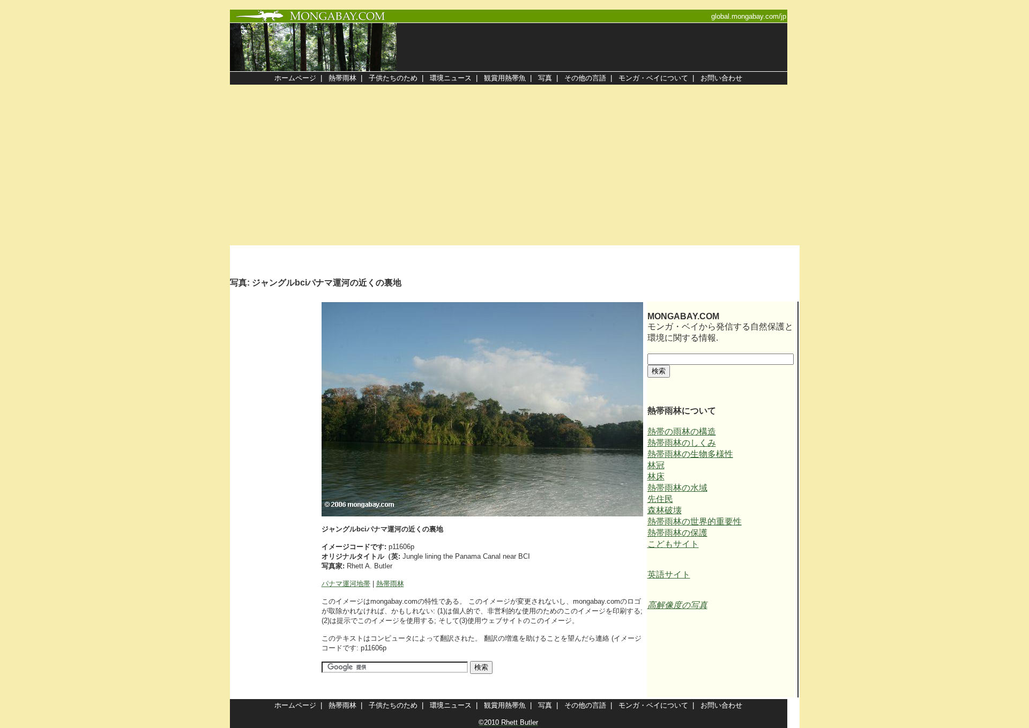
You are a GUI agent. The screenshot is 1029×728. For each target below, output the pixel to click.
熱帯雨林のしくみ (681, 442)
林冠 (656, 465)
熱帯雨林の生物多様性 (690, 454)
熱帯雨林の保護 (677, 532)
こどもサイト (673, 544)
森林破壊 (664, 510)
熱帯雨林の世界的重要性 (694, 521)
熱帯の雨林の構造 (681, 431)
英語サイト (668, 574)
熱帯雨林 (390, 584)
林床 (656, 476)
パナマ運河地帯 (346, 584)
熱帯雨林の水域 (677, 487)
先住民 (660, 499)
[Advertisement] (514, 165)
